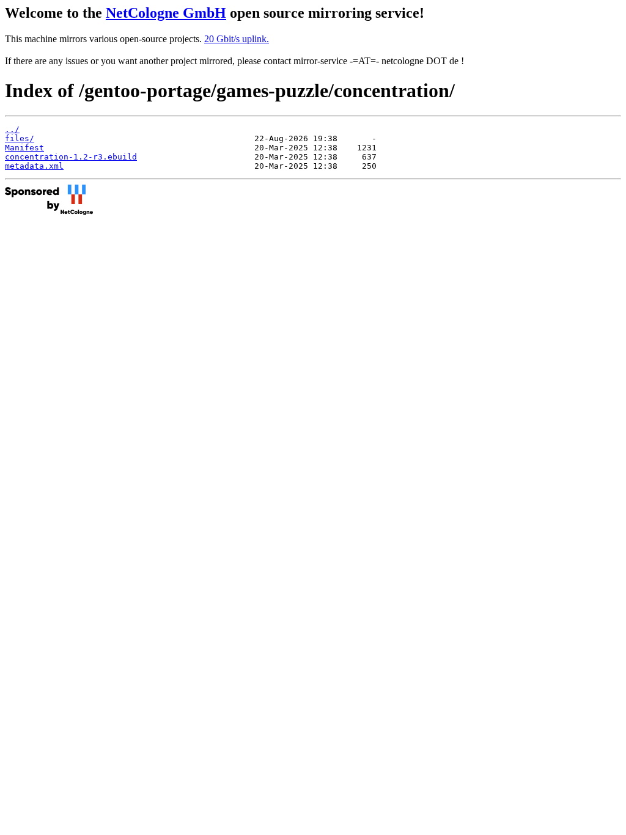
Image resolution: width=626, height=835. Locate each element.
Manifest (24, 147)
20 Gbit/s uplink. (236, 39)
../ (12, 129)
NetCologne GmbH (166, 13)
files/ (19, 138)
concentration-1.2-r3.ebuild (71, 156)
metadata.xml (34, 166)
